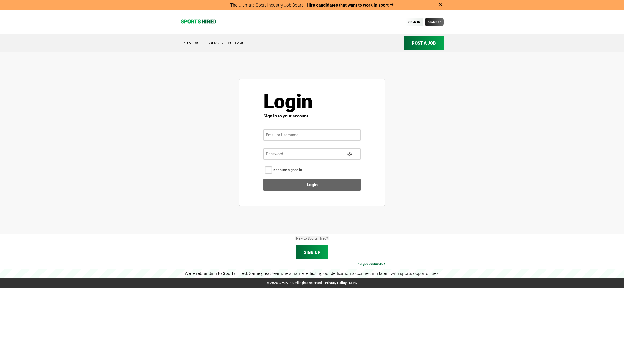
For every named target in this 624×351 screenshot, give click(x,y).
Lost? (353, 283)
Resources (213, 43)
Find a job (189, 43)
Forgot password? (371, 264)
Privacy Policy (336, 283)
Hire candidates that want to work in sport (348, 5)
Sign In (414, 22)
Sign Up (434, 22)
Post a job (237, 43)
